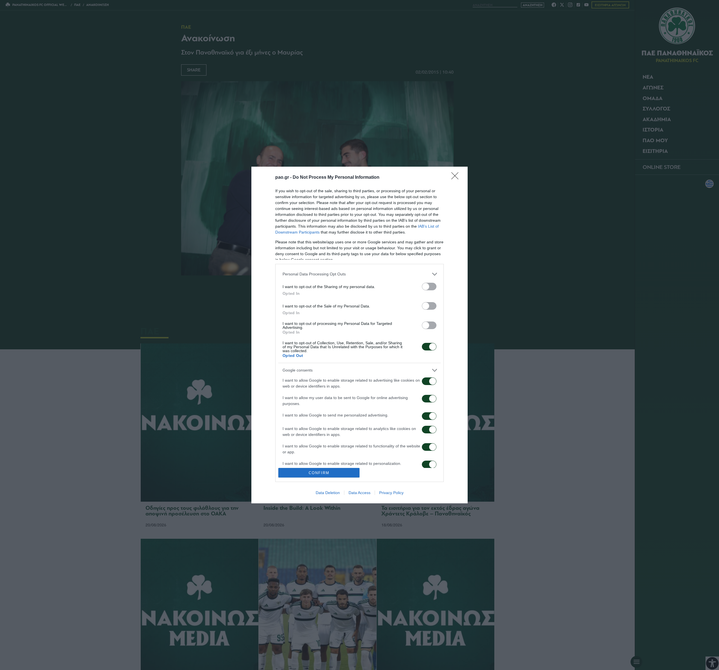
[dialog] (359, 335)
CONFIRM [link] (319, 473)
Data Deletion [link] (328, 492)
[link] (456, 177)
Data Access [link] (359, 492)
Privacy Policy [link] (391, 492)
